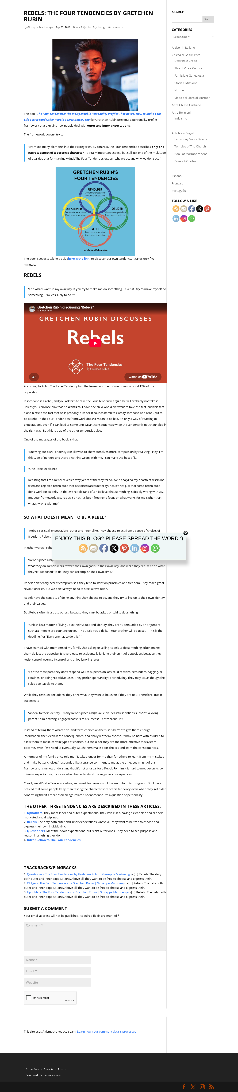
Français (177, 183)
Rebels (32, 822)
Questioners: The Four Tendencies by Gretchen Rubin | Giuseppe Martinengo (79, 874)
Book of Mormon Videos (190, 154)
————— (179, 126)
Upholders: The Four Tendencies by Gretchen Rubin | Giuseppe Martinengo (78, 892)
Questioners (36, 831)
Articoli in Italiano (183, 48)
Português (179, 191)
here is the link (79, 259)
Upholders (34, 813)
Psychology (99, 27)
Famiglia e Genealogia (189, 75)
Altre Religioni (181, 112)
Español (177, 176)
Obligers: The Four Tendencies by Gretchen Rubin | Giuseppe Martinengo (76, 883)
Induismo (180, 118)
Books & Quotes (82, 27)
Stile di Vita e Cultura (188, 68)
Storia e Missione (185, 83)
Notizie (179, 90)
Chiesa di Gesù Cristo (186, 55)
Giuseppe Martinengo (40, 27)
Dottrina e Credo (185, 61)
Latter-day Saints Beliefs (190, 139)
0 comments (115, 27)
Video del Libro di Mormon (192, 98)
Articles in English (183, 133)
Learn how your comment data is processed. (107, 1031)
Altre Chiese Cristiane (186, 105)
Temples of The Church (190, 146)
